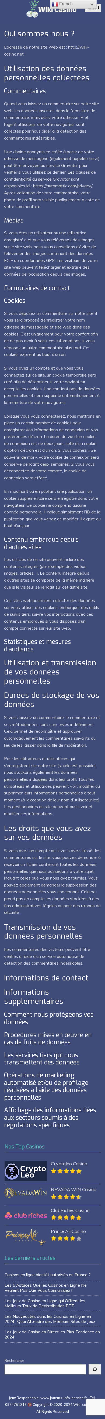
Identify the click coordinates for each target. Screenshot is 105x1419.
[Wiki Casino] (51, 16)
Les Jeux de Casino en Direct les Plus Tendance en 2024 (52, 1334)
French (65, 4)
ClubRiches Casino (70, 1210)
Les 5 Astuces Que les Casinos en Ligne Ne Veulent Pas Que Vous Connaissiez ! (46, 1288)
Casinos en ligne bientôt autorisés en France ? (48, 1274)
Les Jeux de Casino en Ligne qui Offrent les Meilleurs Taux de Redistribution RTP (45, 1303)
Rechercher (14, 1360)
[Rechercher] (95, 1369)
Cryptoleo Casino (69, 1163)
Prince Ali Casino (68, 1231)
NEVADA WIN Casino (73, 1189)
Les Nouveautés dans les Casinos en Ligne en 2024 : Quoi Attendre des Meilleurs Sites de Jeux (50, 1319)
